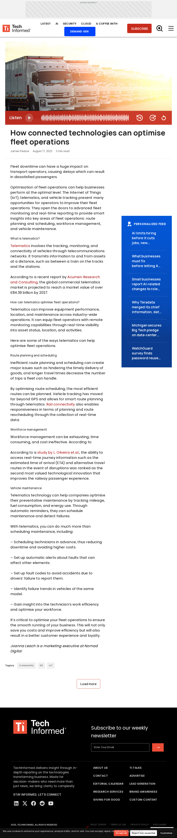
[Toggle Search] (159, 28)
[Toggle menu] (171, 28)
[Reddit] (42, 803)
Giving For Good (106, 800)
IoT (51, 665)
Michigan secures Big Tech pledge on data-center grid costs (146, 332)
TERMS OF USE (118, 824)
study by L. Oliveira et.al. (58, 452)
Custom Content (143, 800)
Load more (88, 684)
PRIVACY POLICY (140, 824)
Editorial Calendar (108, 784)
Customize (166, 833)
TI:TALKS (135, 768)
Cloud (86, 24)
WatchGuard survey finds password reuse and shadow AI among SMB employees (145, 360)
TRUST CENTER (98, 824)
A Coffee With (106, 24)
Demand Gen (79, 31)
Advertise (137, 776)
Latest (46, 24)
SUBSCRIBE (139, 29)
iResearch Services (108, 792)
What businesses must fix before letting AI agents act (146, 263)
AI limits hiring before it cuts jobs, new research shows (145, 240)
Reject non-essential (143, 833)
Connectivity (26, 665)
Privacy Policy (134, 831)
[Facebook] (33, 803)
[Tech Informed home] (17, 28)
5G (41, 665)
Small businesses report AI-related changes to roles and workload (146, 286)
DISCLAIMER (159, 824)
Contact (100, 776)
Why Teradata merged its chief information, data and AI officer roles (146, 312)
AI (56, 24)
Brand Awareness (143, 792)
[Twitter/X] (25, 803)
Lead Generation (142, 784)
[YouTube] (51, 803)
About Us (100, 768)
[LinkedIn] (16, 803)
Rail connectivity (60, 404)
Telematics (20, 245)
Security (70, 24)
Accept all (121, 833)
